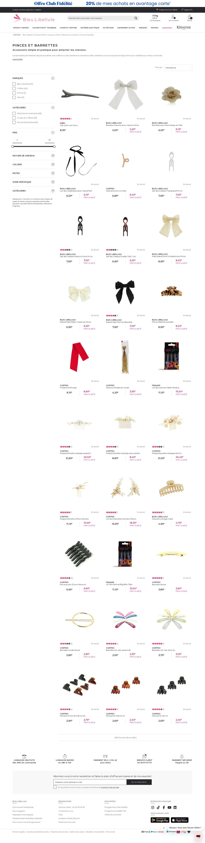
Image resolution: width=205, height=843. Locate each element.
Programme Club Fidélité (116, 807)
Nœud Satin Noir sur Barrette (119, 322)
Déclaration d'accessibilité (95, 832)
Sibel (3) (20, 97)
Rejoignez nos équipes (23, 814)
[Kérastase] (183, 28)
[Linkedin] (175, 809)
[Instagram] (153, 809)
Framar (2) (21, 93)
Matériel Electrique (90, 28)
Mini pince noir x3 (160, 716)
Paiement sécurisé (67, 822)
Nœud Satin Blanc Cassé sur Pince (75, 322)
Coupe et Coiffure (40, 35)
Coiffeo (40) (22, 88)
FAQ (61, 814)
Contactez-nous (66, 811)
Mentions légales (19, 832)
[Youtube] (169, 809)
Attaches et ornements (70, 35)
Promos (154, 28)
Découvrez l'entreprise (23, 807)
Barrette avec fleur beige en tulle (167, 125)
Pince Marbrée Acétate (162, 322)
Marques (143, 28)
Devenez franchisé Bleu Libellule (27, 818)
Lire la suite (18, 59)
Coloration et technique (44, 28)
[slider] (12, 146)
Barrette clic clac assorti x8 (118, 650)
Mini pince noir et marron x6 (72, 716)
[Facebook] (164, 809)
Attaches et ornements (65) (29, 113)
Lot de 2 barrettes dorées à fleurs (121, 519)
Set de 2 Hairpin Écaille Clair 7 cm (121, 256)
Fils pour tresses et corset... (118, 387)
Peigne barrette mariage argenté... (76, 453)
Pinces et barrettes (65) (27, 122)
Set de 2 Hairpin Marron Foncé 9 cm (76, 256)
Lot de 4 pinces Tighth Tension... (166, 387)
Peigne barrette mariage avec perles (123, 453)
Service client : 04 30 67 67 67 (72, 807)
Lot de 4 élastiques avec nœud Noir (76, 191)
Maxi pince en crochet (116, 191)
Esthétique (108, 28)
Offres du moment (113, 814)
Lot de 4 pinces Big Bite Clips (119, 584)
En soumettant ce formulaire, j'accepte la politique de (88, 787)
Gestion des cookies (77, 832)
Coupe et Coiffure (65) (27, 118)
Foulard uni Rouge (68, 387)
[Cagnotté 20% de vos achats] (102, 3)
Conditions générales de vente (38, 832)
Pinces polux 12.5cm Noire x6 (73, 584)
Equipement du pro (126, 28)
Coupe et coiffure (68, 28)
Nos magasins (19, 811)
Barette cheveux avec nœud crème (122, 125)
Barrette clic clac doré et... (164, 650)
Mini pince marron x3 (115, 716)
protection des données (110, 787)
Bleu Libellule (28, 35)
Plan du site (110, 832)
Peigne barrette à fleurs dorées (74, 519)
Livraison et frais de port (69, 818)
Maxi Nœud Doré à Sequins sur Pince (168, 256)
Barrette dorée (159, 584)
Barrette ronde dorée (70, 650)
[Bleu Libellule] (33, 18)
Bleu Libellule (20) (25, 84)
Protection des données (59, 832)
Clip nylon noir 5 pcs (69, 125)
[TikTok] (158, 809)
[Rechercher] (136, 18)
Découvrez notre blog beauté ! (27, 822)
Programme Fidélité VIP (115, 811)
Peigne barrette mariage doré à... (167, 453)
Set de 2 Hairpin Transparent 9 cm (167, 191)
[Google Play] (160, 822)
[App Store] (180, 822)
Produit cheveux (21, 28)
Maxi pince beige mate (162, 519)
